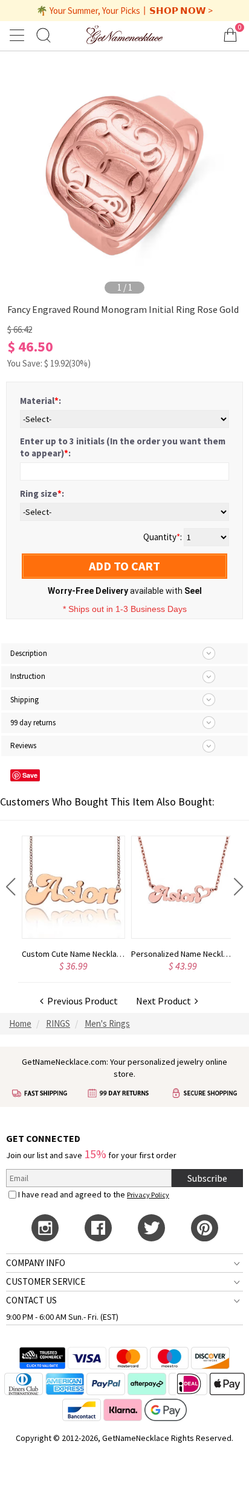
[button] (10, 887)
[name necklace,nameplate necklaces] (124, 34)
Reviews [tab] (23, 745)
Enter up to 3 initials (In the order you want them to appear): (122, 447)
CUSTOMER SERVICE (45, 1281)
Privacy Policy (148, 1194)
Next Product (165, 1001)
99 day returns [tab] (33, 722)
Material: (40, 400)
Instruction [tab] (27, 676)
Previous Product (81, 1001)
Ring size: (42, 493)
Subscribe (207, 1178)
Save (29, 775)
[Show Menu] (19, 35)
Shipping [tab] (24, 700)
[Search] (43, 34)
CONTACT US (31, 1300)
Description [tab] (28, 653)
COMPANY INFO (35, 1263)
